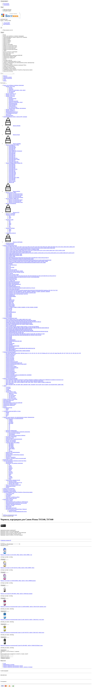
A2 (9, 429)
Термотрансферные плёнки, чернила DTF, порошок (15, 116)
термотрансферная (13, 104)
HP (6, 416)
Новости (5, 75)
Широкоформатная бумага (12, 111)
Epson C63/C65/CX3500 (11, 269)
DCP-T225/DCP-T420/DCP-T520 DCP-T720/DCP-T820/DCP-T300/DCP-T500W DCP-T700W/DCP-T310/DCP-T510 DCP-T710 (34, 379)
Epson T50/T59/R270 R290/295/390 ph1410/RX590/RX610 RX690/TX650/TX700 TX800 (26, 262)
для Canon (8, 388)
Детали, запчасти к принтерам (10, 399)
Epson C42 (8, 266)
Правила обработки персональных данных (13, 665)
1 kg (10, 218)
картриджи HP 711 (10, 370)
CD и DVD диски (10, 493)
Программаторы (7, 401)
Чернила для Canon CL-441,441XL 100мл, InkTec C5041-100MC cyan (16, 554)
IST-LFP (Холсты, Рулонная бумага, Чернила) (16, 509)
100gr (10, 217)
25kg (10, 226)
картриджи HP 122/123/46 (12, 361)
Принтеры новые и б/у (8, 400)
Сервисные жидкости (11, 233)
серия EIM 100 (12, 155)
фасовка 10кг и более (13, 483)
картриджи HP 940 (10, 373)
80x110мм (11, 423)
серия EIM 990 (12, 167)
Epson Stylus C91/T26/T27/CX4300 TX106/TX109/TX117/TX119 (20, 287)
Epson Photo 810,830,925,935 (12, 283)
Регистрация (6, 3)
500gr (10, 224)
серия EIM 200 (12, 148)
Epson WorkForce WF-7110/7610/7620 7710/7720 (17, 294)
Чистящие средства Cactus (9, 489)
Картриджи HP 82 (10, 358)
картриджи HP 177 (10, 365)
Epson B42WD (9, 263)
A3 (9, 428)
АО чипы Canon (12, 397)
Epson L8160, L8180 (10, 256)
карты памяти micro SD (11, 498)
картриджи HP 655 (10, 368)
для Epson (8, 387)
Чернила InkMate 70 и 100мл (12, 144)
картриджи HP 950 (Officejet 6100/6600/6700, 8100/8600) (19, 374)
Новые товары (9, 500)
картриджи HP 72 (10, 356)
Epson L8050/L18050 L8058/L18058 (14, 255)
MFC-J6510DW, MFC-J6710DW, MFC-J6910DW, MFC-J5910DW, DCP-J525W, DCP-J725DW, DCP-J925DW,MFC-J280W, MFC (35, 384)
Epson (7, 414)
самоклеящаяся (12, 105)
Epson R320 (8, 297)
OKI (10, 475)
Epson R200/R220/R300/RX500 (13, 286)
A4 (9, 426)
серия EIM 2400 (12, 173)
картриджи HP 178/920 (11, 366)
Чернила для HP (9, 219)
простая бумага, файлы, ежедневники (17, 108)
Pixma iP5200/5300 (10, 343)
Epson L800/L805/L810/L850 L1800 (14, 254)
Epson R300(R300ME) (11, 296)
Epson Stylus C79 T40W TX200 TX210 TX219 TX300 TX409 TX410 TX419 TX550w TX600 (27, 261)
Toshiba (10, 476)
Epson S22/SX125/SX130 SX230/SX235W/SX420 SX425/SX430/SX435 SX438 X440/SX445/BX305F (28, 260)
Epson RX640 (9, 308)
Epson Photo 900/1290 (11, 285)
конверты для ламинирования (13, 452)
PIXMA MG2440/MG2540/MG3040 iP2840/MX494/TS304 (19, 323)
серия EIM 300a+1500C (14, 177)
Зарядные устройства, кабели (12, 497)
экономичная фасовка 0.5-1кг (15, 482)
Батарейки (8, 495)
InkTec (7, 408)
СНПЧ (4, 385)
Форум (4, 80)
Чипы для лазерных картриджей (13, 484)
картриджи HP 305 (10, 355)
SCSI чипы (11, 394)
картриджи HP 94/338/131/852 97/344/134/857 (16, 364)
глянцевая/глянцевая (13, 101)
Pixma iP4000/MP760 (10, 339)
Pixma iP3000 (9, 338)
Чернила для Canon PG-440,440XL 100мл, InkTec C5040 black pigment (16, 593)
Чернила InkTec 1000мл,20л (12, 198)
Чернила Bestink (16, 125)
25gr (10, 220)
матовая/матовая (12, 98)
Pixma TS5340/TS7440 (11, 325)
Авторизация (6, 4)
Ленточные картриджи (11, 507)
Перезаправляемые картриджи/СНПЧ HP (12, 402)
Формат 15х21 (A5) (10, 94)
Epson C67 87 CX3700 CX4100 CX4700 (15, 272)
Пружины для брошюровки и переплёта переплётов (18, 431)
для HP (7, 389)
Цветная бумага (9, 115)
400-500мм (11, 445)
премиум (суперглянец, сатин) (16, 102)
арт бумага (11, 92)
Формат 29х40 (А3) (10, 109)
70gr (10, 216)
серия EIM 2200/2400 (13, 161)
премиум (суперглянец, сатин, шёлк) (17, 90)
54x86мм (11, 419)
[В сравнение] (7, 572)
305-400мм (11, 443)
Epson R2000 (9, 315)
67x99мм (11, 420)
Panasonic (11, 472)
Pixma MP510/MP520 (10, 349)
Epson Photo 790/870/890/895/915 (13, 284)
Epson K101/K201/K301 (11, 278)
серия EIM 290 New (13, 158)
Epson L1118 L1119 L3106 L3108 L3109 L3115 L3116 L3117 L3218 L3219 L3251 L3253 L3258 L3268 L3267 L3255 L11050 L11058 (35, 250)
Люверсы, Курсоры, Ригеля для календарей (16, 458)
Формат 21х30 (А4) (10, 96)
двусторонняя (12, 91)
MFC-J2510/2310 (10, 383)
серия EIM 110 (12, 157)
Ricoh (10, 478)
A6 (9, 424)
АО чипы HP (12, 396)
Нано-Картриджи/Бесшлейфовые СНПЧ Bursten (17, 501)
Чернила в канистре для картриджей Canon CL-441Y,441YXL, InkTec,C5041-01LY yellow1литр (22, 632)
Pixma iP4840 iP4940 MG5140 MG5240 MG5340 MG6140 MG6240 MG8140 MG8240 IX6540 (27, 331)
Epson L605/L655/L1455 (11, 279)
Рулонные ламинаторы (11, 436)
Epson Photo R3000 (10, 306)
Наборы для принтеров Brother (10, 378)
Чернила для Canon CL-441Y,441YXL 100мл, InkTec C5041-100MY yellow (17, 567)
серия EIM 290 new (13, 169)
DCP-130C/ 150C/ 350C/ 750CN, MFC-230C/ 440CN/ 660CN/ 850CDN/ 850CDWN (24, 381)
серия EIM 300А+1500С (14, 159)
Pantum (10, 466)
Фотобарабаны (9, 462)
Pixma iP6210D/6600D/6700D (12, 345)
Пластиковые (12, 434)
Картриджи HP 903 (10, 371)
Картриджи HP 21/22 (10, 354)
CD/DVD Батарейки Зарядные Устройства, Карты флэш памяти (17, 492)
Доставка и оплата (7, 77)
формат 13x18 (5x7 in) (11, 93)
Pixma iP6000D (9, 344)
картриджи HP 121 (10, 360)
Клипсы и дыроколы (10, 457)
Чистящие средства (7, 407)
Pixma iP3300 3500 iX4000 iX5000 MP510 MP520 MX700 (19, 329)
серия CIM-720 (12, 152)
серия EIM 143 (12, 154)
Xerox (10, 470)
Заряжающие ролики (10, 486)
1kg (9, 225)
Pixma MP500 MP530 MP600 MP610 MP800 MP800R (18, 350)
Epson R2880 (9, 316)
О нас (4, 79)
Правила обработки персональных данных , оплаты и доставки (17, 667)
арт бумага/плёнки (13, 107)
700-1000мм (11, 447)
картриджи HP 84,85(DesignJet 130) (14, 362)
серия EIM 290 (12, 166)
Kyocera (10, 471)
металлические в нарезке (14, 432)
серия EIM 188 (12, 171)
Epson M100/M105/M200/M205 (13, 281)
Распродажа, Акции (7, 459)
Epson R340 (8, 298)
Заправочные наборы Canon (9, 403)
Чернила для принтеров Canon (16, 195)
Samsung (11, 468)
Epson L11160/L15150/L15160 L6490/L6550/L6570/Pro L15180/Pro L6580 (22, 249)
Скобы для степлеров (11, 441)
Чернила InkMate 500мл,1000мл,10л (14, 163)
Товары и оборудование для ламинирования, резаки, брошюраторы (18, 417)
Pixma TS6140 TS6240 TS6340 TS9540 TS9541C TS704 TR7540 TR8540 (22, 326)
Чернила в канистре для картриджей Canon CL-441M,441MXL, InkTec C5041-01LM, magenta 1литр (23, 606)
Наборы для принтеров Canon (10, 318)
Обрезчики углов (10, 437)
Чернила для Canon (10, 214)
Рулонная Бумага (12, 510)
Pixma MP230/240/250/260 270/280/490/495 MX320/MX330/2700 (20, 348)
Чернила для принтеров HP (15, 196)
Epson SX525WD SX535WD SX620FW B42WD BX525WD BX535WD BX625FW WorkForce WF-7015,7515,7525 (32, 290)
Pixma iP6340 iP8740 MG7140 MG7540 (15, 332)
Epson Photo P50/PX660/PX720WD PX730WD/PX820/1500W (20, 258)
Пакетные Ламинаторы (11, 430)
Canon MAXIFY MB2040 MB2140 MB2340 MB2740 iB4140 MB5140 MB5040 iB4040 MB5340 (27, 327)
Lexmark (10, 477)
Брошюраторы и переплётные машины (15, 454)
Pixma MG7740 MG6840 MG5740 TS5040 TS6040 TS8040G (19, 324)
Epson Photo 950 (9, 302)
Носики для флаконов (11, 203)
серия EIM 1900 (12, 172)
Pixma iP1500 (9, 336)
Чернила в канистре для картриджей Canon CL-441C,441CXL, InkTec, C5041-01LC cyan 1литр (22, 619)
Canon (7, 413)
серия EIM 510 (12, 160)
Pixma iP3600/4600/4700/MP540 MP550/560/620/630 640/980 (19, 330)
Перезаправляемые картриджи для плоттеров (16, 503)
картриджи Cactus (10, 505)
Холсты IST (8, 114)
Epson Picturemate (10, 301)
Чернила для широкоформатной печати (18, 511)
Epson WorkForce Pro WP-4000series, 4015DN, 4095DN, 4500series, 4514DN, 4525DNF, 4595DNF (28, 291)
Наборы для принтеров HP (9, 352)
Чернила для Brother (10, 213)
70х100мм (11, 422)
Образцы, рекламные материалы (13, 504)
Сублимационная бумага (11, 113)
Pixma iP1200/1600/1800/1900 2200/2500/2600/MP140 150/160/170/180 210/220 (23, 335)
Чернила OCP (16, 212)
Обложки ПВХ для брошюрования (14, 439)
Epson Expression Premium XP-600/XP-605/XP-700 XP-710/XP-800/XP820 (22, 277)
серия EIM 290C (12, 147)
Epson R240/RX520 (10, 295)
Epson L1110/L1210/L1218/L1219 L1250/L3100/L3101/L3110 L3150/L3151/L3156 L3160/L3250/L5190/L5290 (30, 248)
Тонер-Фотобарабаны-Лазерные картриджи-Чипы (14, 460)
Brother (7, 412)
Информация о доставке (8, 664)
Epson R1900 (9, 314)
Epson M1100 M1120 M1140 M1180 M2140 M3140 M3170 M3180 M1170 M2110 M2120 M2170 (27, 257)
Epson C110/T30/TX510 (11, 264)
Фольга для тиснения (11, 440)
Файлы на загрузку (7, 78)
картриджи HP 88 (10, 359)
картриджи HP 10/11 (10, 377)
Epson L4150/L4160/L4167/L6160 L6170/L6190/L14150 (18, 251)
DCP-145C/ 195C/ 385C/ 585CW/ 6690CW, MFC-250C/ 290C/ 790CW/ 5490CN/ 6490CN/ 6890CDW (28, 382)
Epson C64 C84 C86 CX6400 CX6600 (14, 271)
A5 (9, 425)
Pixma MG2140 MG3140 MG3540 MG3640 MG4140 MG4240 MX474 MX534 (23, 321)
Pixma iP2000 (9, 337)
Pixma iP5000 (9, 342)
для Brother (8, 390)
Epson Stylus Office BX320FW (13, 289)
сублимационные (10, 244)
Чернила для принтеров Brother (16, 197)
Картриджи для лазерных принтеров (14, 463)
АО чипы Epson (12, 395)
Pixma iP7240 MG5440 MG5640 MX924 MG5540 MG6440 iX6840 (21, 320)
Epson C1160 (9, 310)
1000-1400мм (12, 448)
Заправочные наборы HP (9, 405)
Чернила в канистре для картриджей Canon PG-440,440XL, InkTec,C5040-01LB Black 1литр (22, 645)
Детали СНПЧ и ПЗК (11, 391)
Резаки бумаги (9, 453)
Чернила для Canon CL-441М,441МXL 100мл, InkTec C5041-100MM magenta (18, 580)
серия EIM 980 (12, 178)
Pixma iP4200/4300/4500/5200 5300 (14, 341)
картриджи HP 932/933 (11, 372)
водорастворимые (10, 243)
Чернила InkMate (17, 143)
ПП (9, 449)
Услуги (4, 406)
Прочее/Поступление (8, 499)
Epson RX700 (9, 309)
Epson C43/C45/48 (10, 267)
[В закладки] (6, 572)
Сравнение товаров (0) (6, 540)
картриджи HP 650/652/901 (12, 367)
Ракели (7, 487)
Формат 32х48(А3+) (10, 110)
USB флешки (9, 494)
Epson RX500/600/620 (11, 312)
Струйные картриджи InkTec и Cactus (12, 411)
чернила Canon (12, 181)
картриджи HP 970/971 (11, 376)
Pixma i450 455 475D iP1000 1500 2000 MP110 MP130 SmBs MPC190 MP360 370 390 (25, 333)
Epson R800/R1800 (10, 300)
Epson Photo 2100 (10, 303)
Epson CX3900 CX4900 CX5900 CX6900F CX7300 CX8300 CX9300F (22, 307)
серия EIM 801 (12, 146)
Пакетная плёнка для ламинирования (14, 418)
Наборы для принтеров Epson (10, 245)
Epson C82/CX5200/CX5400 (12, 274)
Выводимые (9, 506)
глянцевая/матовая (13, 103)
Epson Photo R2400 (10, 304)
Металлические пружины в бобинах (17, 435)
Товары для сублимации (8, 488)
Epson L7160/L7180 (10, 280)
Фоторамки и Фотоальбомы (9, 491)
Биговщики (8, 455)
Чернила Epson (16, 134)
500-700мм (11, 446)
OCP (7, 410)
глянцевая (11, 88)
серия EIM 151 (12, 149)
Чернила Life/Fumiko (17, 242)
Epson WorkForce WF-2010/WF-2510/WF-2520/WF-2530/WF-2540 (21, 292)
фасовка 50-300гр (13, 481)
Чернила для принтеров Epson (15, 193)
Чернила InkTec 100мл (11, 192)
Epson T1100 (9, 313)
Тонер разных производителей (13, 480)
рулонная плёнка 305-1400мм (12, 442)
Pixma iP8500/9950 (10, 347)
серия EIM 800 (12, 153)
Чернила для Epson (10, 228)
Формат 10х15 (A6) (10, 86)
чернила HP (11, 182)
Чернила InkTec (16, 191)
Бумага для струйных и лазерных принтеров (13, 85)
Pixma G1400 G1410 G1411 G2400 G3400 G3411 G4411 (18, 319)
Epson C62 (8, 268)
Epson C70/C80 (9, 273)
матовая (10, 87)
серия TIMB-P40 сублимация (15, 150)
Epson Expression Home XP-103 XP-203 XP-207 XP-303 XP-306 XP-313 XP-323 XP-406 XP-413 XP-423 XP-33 (31, 275)
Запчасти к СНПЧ (13, 393)
